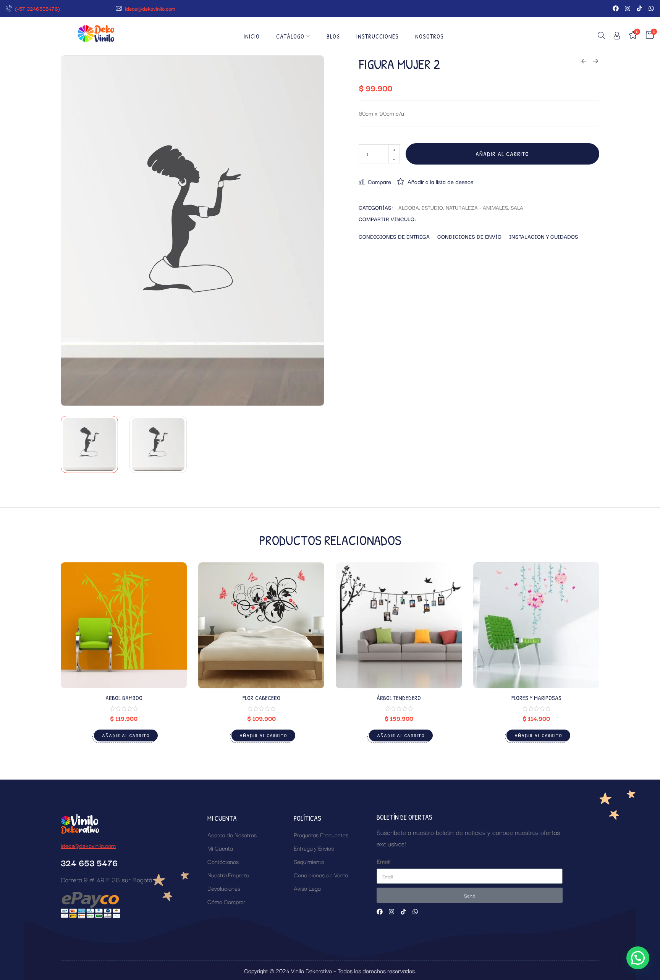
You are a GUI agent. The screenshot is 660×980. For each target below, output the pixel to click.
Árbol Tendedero (399, 698)
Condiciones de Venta (321, 874)
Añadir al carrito (502, 154)
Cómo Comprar (226, 901)
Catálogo (290, 36)
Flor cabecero (261, 698)
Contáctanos (223, 861)
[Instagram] (627, 8)
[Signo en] (617, 36)
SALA (517, 207)
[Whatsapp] (651, 8)
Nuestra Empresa (228, 874)
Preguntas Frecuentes (321, 834)
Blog (333, 36)
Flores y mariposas (536, 698)
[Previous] (75, 230)
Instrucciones (377, 36)
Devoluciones (223, 888)
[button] (637, 957)
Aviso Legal (308, 888)
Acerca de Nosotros (232, 834)
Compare (379, 181)
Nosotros (429, 36)
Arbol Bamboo (123, 698)
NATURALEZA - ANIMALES (477, 207)
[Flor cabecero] (261, 625)
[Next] (309, 230)
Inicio (252, 36)
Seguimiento (309, 861)
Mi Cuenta (220, 847)
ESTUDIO (432, 207)
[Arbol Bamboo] (124, 625)
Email (384, 860)
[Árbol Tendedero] (399, 625)
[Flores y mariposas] (536, 625)
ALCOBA (408, 207)
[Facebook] (616, 8)
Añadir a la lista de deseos (440, 181)
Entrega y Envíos (314, 847)
